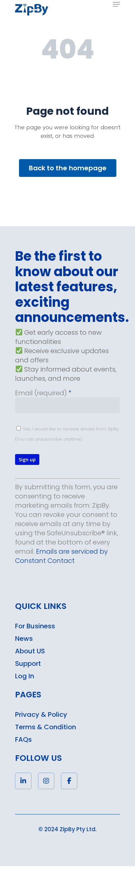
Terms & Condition (45, 727)
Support (28, 663)
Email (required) (43, 393)
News (24, 638)
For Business (35, 626)
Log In (24, 676)
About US (30, 651)
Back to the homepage (67, 168)
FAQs (23, 739)
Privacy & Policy (41, 714)
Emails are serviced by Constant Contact (61, 556)
